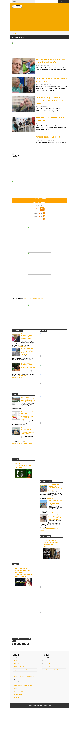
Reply (38, 65)
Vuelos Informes (48, 660)
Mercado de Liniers (19, 673)
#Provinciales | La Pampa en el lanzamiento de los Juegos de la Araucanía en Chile (55, 487)
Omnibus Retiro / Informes (51, 664)
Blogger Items (48, 705)
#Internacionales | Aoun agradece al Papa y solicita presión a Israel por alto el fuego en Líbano (27, 337)
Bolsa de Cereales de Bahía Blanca (24, 676)
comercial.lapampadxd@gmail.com (33, 298)
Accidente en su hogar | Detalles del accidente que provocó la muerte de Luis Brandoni (49, 100)
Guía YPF (17, 688)
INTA (15, 660)
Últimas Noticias (19, 37)
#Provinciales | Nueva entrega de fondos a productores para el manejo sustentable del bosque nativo (27, 430)
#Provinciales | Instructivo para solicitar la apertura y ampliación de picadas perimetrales (28, 400)
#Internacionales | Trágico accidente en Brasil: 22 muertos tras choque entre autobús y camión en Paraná (28, 366)
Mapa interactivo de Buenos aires (23, 685)
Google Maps (18, 694)
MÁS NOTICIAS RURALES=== (23, 443)
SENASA (16, 664)
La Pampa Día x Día (39, 705)
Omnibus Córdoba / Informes (51, 667)
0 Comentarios (21, 346)
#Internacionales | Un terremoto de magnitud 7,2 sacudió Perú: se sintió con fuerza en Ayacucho (27, 351)
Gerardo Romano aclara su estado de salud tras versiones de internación (50, 60)
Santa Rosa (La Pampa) (39, 198)
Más (25, 346)
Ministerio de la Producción (21, 667)
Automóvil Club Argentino (21, 691)
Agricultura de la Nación (20, 670)
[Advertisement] (39, 20)
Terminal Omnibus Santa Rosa (52, 670)
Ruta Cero (17, 697)
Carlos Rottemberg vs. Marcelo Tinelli (49, 136)
